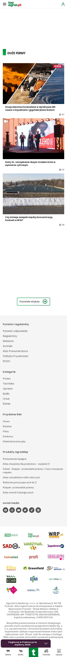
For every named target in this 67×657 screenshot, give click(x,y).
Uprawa (7, 388)
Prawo (7, 378)
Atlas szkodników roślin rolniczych (21, 477)
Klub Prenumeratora (15, 351)
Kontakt (8, 346)
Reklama (8, 341)
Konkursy (8, 436)
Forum (6, 421)
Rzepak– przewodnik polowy (18, 487)
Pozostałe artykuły (30, 301)
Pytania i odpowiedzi (15, 331)
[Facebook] (5, 510)
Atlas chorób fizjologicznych (18, 492)
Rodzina (7, 426)
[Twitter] (25, 510)
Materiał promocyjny (14, 441)
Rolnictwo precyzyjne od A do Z (20, 482)
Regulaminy (10, 336)
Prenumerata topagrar (15, 458)
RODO (6, 361)
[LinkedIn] (38, 510)
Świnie (6, 404)
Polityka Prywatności (15, 356)
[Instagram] (12, 510)
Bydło (6, 393)
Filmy (6, 431)
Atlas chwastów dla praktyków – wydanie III (26, 463)
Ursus (6, 399)
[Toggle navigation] (4, 3)
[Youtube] (18, 510)
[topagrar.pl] (15, 4)
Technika (8, 383)
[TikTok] (31, 510)
